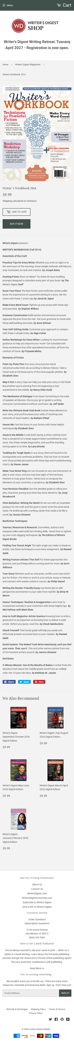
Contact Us (37, 889)
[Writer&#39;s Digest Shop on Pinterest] (62, 1019)
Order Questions (37, 919)
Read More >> (37, 968)
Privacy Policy (36, 1013)
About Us (37, 884)
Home (5, 64)
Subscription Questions (37, 923)
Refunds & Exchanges (17, 1009)
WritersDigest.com (37, 893)
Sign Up (65, 993)
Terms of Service (57, 1009)
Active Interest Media (39, 1029)
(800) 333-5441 (37, 937)
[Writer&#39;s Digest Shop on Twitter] (50, 1019)
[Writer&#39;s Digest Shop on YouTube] (68, 1019)
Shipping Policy (38, 1009)
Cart (66, 5)
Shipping (7, 201)
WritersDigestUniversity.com (37, 898)
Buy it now (16, 223)
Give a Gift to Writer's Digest (37, 906)
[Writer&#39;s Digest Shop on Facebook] (56, 1019)
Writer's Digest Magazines (27, 64)
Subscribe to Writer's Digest (37, 902)
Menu (10, 5)
